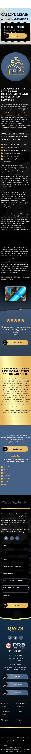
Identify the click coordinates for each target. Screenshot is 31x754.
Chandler (7, 479)
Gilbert (6, 481)
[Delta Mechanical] (15, 629)
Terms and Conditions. (20, 741)
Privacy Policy (8, 741)
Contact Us (17, 449)
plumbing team (11, 249)
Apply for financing (18, 410)
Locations (4, 706)
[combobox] (15, 567)
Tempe (6, 473)
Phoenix (7, 467)
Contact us (5, 277)
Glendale (7, 470)
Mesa (5, 484)
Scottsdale (7, 476)
